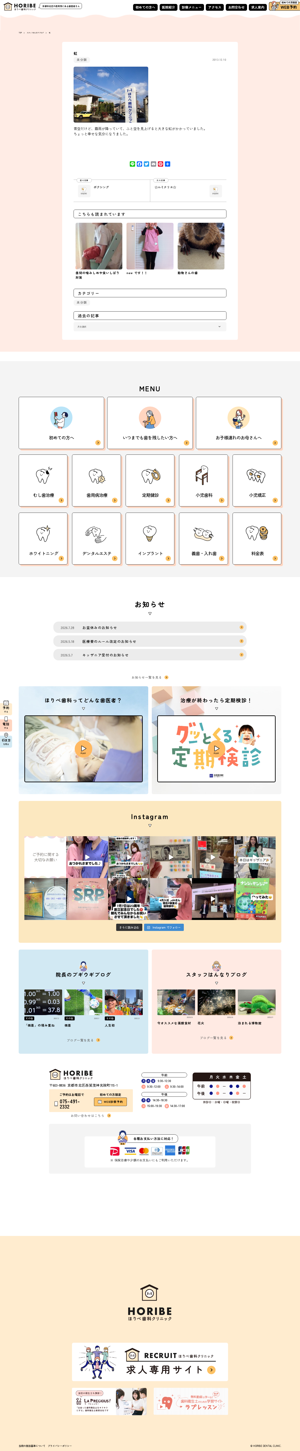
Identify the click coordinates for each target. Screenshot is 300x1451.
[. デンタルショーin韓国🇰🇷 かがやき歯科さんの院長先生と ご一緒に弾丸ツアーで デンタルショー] (213, 899)
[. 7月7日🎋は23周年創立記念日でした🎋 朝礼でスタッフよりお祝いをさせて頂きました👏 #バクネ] (129, 899)
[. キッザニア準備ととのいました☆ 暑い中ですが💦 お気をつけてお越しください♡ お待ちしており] (213, 857)
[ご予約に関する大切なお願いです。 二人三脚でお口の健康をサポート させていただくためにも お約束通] (45, 857)
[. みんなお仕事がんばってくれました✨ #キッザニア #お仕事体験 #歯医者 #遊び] (171, 857)
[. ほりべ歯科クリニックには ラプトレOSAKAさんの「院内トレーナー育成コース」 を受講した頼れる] (87, 899)
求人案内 (257, 7)
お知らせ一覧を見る (147, 677)
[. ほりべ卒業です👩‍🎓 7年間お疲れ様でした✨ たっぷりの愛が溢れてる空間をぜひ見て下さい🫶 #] (87, 857)
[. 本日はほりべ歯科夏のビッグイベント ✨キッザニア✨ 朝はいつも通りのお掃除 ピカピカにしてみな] (255, 857)
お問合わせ (236, 7)
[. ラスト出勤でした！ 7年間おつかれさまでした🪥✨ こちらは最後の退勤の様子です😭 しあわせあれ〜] (129, 857)
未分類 (82, 59)
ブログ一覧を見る (80, 1040)
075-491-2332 (70, 1104)
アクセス (214, 7)
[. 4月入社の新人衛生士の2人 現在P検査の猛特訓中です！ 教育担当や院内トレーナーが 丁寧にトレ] (171, 899)
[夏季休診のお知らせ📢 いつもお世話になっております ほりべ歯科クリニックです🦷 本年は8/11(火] (45, 899)
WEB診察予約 (113, 1102)
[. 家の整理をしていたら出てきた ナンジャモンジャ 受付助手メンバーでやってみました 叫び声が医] (255, 899)
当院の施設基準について (32, 1445)
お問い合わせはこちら (88, 1116)
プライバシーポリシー (60, 1445)
